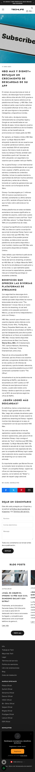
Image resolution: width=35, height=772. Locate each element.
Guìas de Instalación (9, 675)
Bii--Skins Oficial (8, 704)
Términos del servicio (10, 661)
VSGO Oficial (7, 700)
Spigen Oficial (7, 707)
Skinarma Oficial (8, 693)
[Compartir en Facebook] (6, 490)
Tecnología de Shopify (24, 766)
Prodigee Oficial (8, 714)
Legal (4, 657)
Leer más (5, 625)
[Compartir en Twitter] (13, 490)
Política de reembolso (10, 664)
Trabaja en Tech (8, 650)
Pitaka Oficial (7, 685)
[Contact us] (4, 768)
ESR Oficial (6, 722)
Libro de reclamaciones (10, 668)
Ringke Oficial (7, 711)
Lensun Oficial (7, 718)
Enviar (8, 551)
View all (17, 633)
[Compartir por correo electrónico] (29, 490)
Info (3, 646)
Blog (3, 672)
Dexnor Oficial (7, 696)
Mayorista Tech (7, 654)
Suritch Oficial (7, 689)
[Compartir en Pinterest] (21, 490)
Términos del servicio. (21, 512)
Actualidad (7, 589)
